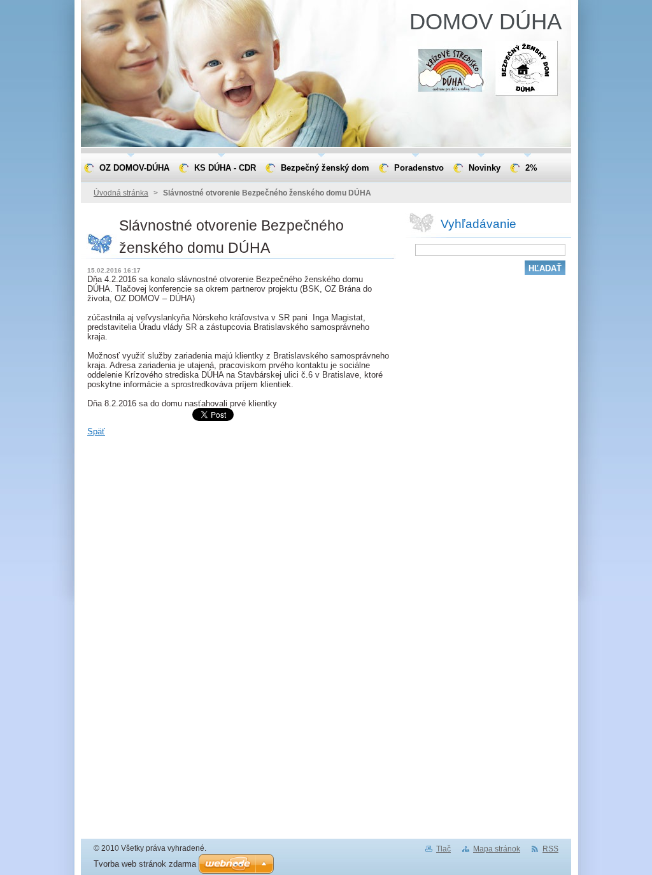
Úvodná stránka (121, 193)
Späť (96, 431)
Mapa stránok (496, 849)
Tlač (443, 849)
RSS (550, 849)
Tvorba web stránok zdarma (145, 864)
